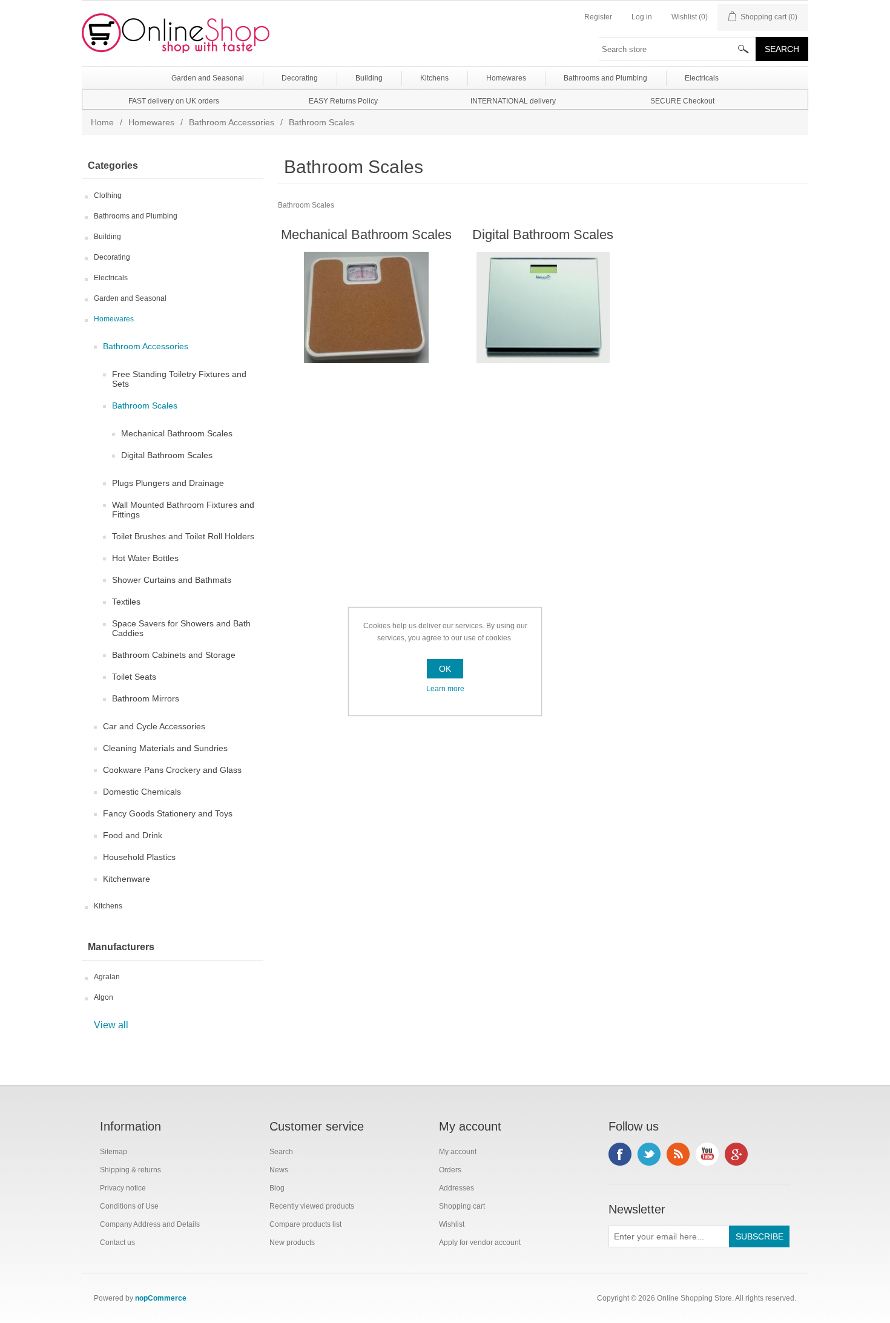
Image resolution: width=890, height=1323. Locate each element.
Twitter (649, 1154)
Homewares (151, 122)
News (278, 1170)
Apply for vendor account (480, 1242)
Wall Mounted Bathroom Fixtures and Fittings (183, 509)
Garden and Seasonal (130, 298)
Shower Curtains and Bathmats (171, 580)
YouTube (707, 1154)
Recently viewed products (311, 1206)
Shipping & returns (130, 1170)
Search (281, 1151)
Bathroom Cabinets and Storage (174, 655)
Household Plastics (139, 857)
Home (102, 122)
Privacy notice (123, 1188)
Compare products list (305, 1224)
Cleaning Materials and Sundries (165, 748)
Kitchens (108, 906)
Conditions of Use (129, 1206)
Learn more (445, 688)
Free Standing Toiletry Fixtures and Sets (179, 379)
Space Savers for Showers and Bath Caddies (181, 628)
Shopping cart (462, 1206)
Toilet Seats (134, 676)
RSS (678, 1154)
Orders (450, 1170)
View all (111, 1025)
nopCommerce (160, 1298)
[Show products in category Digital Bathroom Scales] (542, 307)
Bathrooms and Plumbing (135, 216)
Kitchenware (126, 879)
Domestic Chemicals (142, 791)
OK (445, 669)
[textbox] (677, 49)
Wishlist (451, 1224)
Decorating (112, 257)
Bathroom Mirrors (145, 698)
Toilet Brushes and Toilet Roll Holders (183, 536)
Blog (277, 1188)
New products (292, 1242)
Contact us (117, 1242)
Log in (641, 17)
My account (457, 1151)
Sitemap (113, 1151)
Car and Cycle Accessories (154, 726)
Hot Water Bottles (145, 558)
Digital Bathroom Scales (167, 455)
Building (107, 236)
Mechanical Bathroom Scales (176, 433)
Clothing (108, 195)
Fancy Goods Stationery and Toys (167, 813)
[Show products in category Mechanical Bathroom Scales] (366, 307)
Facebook (619, 1154)
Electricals (111, 278)
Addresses (456, 1188)
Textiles (126, 601)
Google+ (736, 1154)
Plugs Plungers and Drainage (168, 483)
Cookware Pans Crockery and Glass (172, 770)
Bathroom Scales (144, 405)
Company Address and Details (150, 1224)
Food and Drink (132, 835)
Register (598, 17)
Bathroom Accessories (231, 122)
